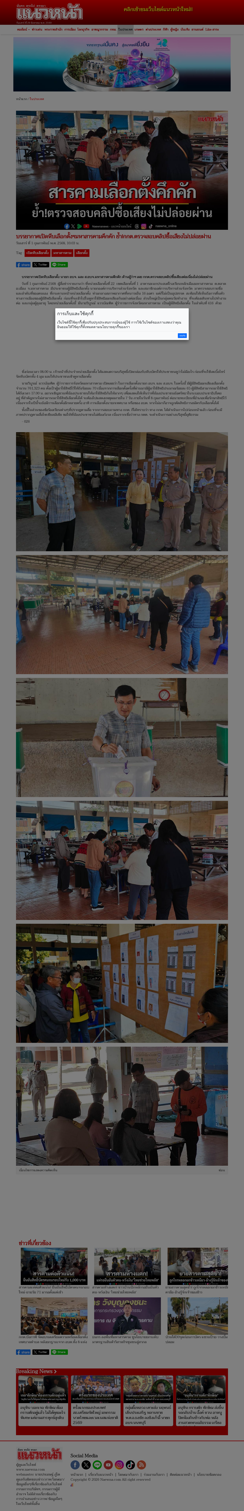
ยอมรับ (182, 336)
